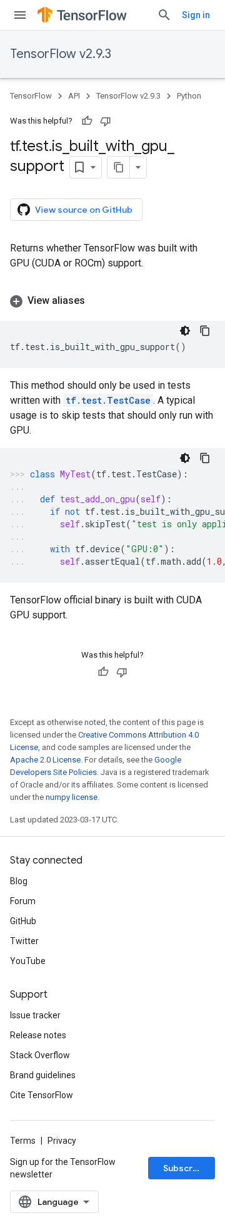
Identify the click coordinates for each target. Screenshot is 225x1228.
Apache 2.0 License (45, 759)
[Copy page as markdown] (119, 167)
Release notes (38, 1035)
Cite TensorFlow (41, 1095)
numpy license (72, 797)
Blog (19, 881)
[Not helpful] (105, 121)
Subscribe (184, 1168)
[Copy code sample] (205, 331)
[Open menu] (20, 15)
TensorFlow (31, 95)
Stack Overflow (40, 1055)
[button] (112, 300)
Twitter (24, 941)
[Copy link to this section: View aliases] (97, 300)
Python (189, 95)
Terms (23, 1141)
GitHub (23, 921)
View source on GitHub (83, 209)
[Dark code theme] (185, 331)
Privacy (62, 1141)
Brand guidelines (43, 1075)
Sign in (196, 15)
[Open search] (164, 14)
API (74, 95)
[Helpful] (87, 121)
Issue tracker (35, 1015)
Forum (23, 901)
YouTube (28, 961)
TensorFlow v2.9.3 (60, 54)
